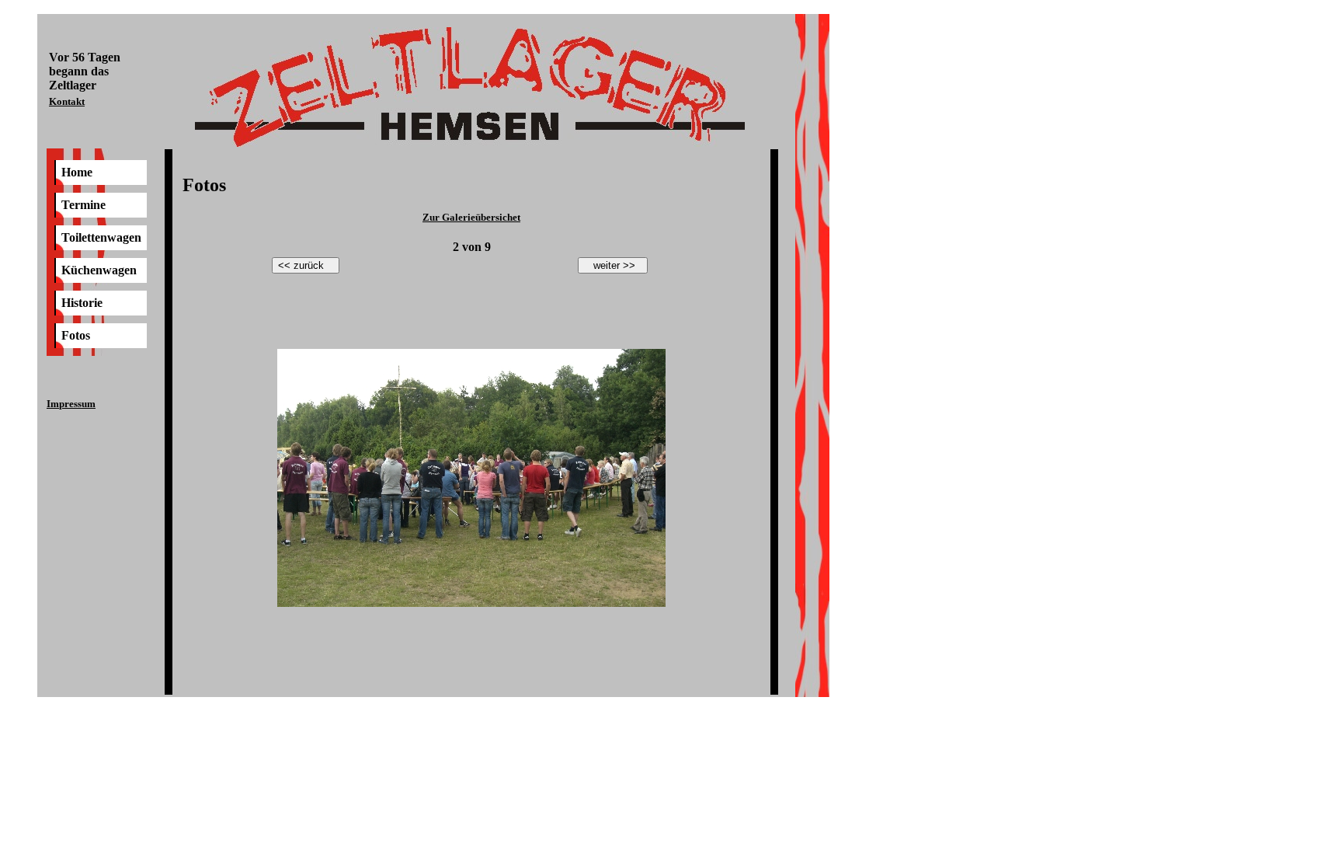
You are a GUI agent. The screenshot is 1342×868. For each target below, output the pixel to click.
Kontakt (67, 101)
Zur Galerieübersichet (471, 217)
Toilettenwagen (101, 237)
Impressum (71, 404)
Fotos (75, 335)
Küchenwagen (99, 270)
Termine (83, 204)
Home (76, 172)
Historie (82, 302)
